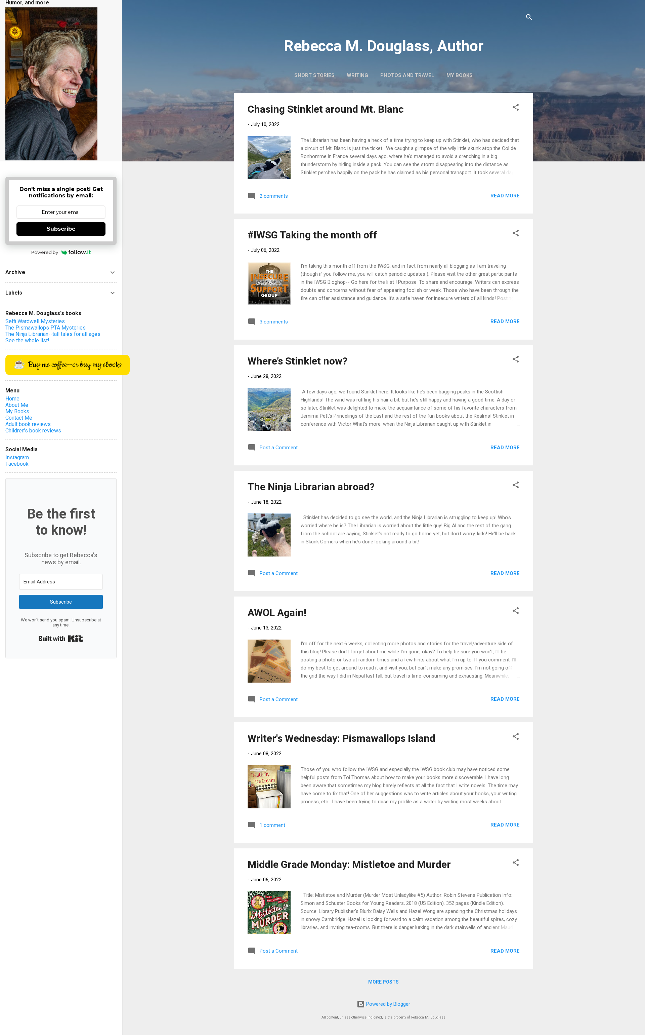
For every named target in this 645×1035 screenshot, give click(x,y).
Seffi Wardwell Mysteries (35, 321)
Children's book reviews (33, 430)
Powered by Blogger (387, 1004)
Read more (505, 196)
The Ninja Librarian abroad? (311, 487)
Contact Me (18, 418)
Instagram (17, 457)
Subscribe (61, 229)
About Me (16, 405)
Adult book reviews (28, 424)
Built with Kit (61, 638)
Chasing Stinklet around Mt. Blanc (326, 109)
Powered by (44, 252)
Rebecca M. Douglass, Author (383, 46)
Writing (357, 75)
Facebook (17, 464)
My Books (459, 75)
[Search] (529, 18)
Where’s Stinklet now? (297, 361)
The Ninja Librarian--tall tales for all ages (52, 334)
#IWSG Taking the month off (312, 235)
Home (12, 398)
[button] (516, 108)
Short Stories (314, 75)
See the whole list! (27, 340)
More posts (383, 982)
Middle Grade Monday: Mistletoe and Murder (349, 864)
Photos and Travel (407, 75)
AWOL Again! (277, 612)
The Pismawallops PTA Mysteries (45, 327)
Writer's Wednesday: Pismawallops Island (341, 738)
